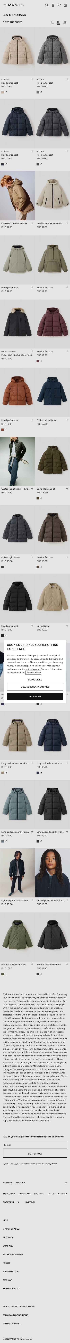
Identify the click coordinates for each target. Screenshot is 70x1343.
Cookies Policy (33, 672)
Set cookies (35, 679)
